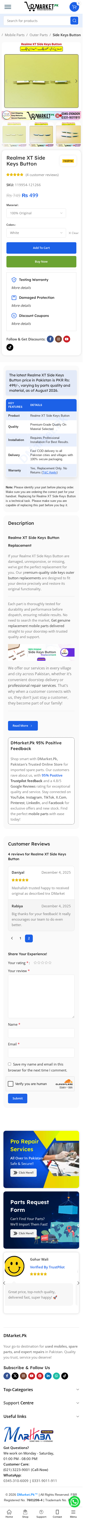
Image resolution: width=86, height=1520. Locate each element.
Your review (19, 970)
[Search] (74, 20)
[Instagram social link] (58, 339)
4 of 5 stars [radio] (46, 962)
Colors (10, 225)
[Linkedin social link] (48, 1375)
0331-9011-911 (44, 1480)
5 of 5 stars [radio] (50, 962)
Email (14, 1044)
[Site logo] (41, 6)
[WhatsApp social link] (56, 1375)
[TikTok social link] (9, 347)
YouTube (17, 797)
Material (11, 205)
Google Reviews (23, 786)
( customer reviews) (42, 174)
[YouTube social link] (66, 339)
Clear (75, 233)
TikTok (49, 797)
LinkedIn (33, 803)
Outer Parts (39, 35)
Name (14, 1024)
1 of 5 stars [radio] (35, 962)
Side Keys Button (67, 35)
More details (21, 323)
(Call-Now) (39, 1469)
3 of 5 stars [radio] (42, 962)
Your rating (18, 963)
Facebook (56, 803)
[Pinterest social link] (39, 1375)
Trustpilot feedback (26, 781)
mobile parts (38, 814)
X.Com (61, 797)
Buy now (41, 261)
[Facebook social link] (50, 339)
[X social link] (15, 1375)
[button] (6, 81)
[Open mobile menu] (7, 6)
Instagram (34, 797)
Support (11, 1403)
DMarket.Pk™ (27, 1494)
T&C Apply (49, 472)
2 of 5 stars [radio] (39, 962)
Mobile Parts (15, 35)
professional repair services (32, 685)
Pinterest (18, 803)
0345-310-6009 (15, 1480)
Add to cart (41, 248)
